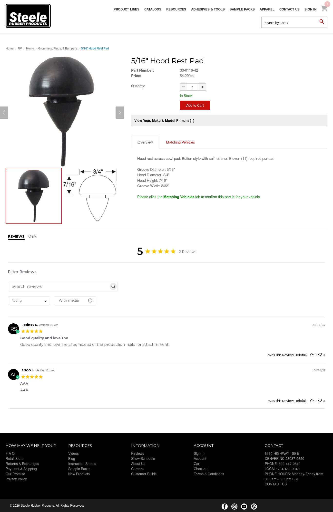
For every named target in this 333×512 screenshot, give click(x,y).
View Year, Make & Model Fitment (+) (164, 120)
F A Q (10, 453)
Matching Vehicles (180, 142)
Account (200, 458)
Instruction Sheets (82, 463)
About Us (138, 463)
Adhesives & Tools (208, 9)
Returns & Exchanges (22, 463)
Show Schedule (143, 458)
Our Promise (15, 473)
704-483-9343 (289, 468)
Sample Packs (242, 9)
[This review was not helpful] (320, 355)
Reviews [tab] (16, 236)
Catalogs (152, 9)
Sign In (310, 9)
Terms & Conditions (209, 473)
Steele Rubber (30, 16)
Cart (197, 463)
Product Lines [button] (126, 9)
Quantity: (138, 85)
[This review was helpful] (311, 355)
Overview (145, 142)
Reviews (137, 453)
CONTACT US (276, 484)
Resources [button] (176, 9)
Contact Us (289, 9)
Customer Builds (144, 473)
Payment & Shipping (21, 468)
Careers (137, 468)
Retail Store (15, 458)
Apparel (267, 9)
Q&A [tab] (32, 236)
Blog (71, 458)
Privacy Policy (16, 478)
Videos (73, 453)
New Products (79, 473)
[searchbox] (58, 286)
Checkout (201, 468)
